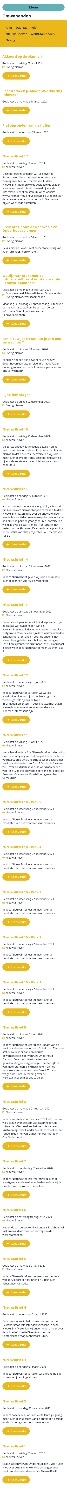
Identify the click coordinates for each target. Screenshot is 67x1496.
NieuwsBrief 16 (15, 429)
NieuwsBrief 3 (14, 1360)
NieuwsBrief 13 (15, 604)
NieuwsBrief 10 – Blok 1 (21, 982)
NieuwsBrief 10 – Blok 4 (21, 847)
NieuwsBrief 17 (15, 156)
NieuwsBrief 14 (15, 559)
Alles (9, 27)
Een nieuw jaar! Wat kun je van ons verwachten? (31, 340)
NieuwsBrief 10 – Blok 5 (21, 802)
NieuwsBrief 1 (14, 1446)
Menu (33, 7)
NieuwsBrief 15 (15, 489)
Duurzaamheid (26, 27)
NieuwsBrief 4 (14, 1307)
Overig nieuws (14, 67)
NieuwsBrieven (16, 34)
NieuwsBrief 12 (15, 675)
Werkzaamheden (43, 34)
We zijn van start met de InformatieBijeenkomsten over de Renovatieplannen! (31, 279)
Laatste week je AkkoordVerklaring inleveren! (32, 93)
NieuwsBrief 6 (14, 1210)
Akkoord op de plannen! (22, 56)
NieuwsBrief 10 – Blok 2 (21, 937)
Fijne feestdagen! (17, 395)
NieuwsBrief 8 (14, 1101)
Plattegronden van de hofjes (26, 125)
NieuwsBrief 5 (14, 1258)
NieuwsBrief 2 (14, 1401)
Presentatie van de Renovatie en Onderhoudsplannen (29, 229)
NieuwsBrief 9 (14, 1027)
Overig (10, 40)
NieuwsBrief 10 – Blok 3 (21, 892)
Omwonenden (53, 293)
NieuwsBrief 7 (14, 1161)
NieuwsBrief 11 (15, 735)
